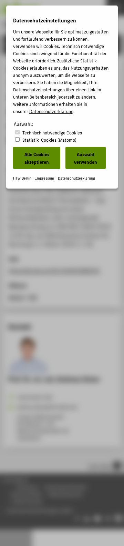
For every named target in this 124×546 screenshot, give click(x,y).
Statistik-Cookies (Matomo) (49, 139)
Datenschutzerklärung (51, 111)
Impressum (44, 178)
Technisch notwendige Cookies (52, 132)
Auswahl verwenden (85, 157)
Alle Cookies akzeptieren (36, 157)
